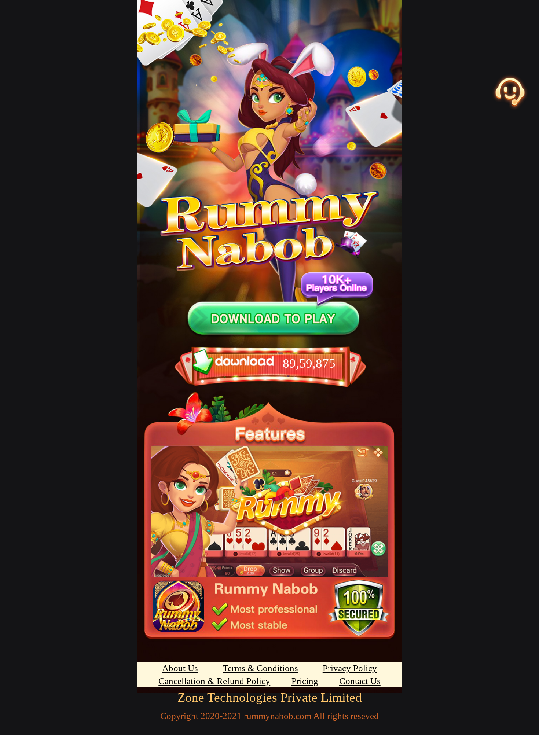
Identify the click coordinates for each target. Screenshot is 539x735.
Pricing (305, 681)
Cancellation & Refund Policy (214, 681)
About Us (180, 668)
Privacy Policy (350, 668)
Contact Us (360, 681)
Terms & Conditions (260, 668)
